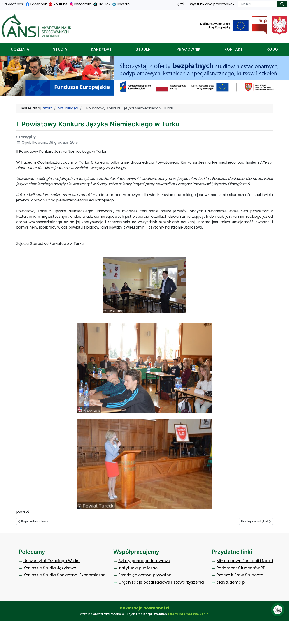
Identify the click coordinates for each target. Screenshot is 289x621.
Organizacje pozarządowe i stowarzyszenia (161, 582)
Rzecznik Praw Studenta (240, 575)
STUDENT (144, 49)
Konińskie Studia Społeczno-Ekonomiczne (64, 575)
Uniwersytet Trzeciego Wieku (51, 560)
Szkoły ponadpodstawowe (144, 560)
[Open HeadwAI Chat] (277, 609)
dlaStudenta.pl (231, 582)
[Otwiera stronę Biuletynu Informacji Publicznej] (258, 25)
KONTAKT (233, 49)
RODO (272, 49)
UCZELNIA (20, 49)
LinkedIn (123, 4)
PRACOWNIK (189, 49)
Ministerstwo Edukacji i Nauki (245, 560)
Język (180, 4)
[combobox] (258, 4)
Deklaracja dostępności (144, 608)
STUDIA (60, 49)
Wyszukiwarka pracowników (212, 4)
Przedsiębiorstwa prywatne (144, 575)
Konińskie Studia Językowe (49, 568)
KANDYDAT (101, 49)
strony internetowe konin (188, 614)
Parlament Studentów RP (241, 568)
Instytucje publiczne (138, 568)
